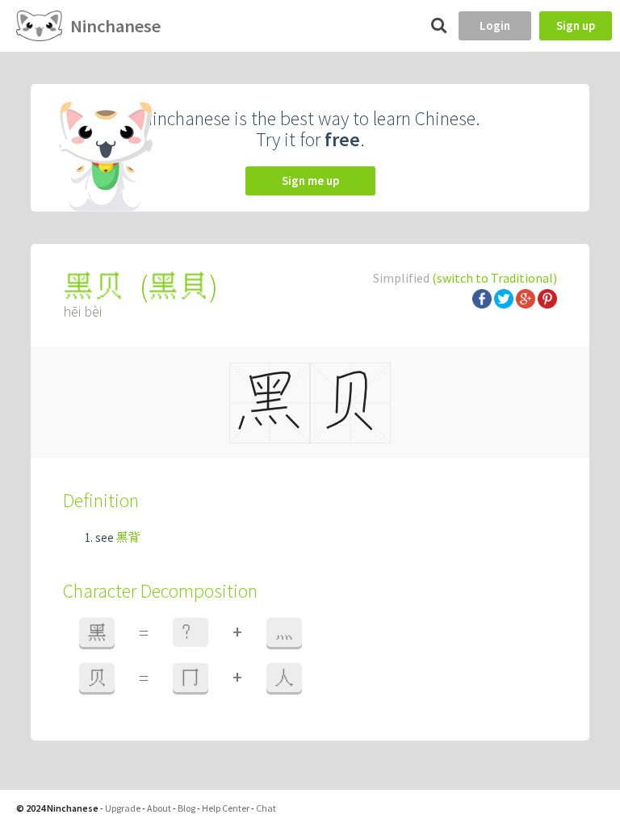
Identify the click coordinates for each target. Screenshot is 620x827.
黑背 (128, 537)
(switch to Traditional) (494, 278)
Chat (266, 808)
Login (495, 25)
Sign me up (310, 180)
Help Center (225, 808)
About (159, 808)
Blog (186, 808)
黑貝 (178, 286)
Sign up (575, 25)
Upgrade (122, 808)
